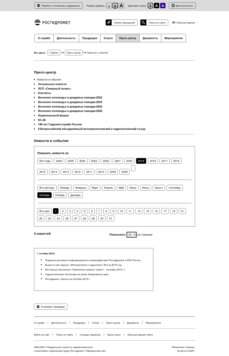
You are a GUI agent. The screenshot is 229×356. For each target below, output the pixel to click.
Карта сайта (114, 334)
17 (164, 211)
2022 (106, 161)
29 (93, 218)
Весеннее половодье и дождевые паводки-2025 (70, 106)
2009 (113, 172)
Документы (150, 38)
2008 (125, 172)
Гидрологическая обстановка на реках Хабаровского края (77, 274)
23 (49, 218)
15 (147, 211)
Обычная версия (186, 22)
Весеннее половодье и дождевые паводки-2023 (70, 97)
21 (182, 211)
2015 (42, 172)
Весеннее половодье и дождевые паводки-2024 (70, 102)
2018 (153, 161)
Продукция (89, 38)
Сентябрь (175, 188)
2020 (129, 161)
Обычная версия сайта (140, 334)
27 (75, 218)
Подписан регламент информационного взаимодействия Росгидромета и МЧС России (92, 260)
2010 (101, 172)
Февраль (80, 188)
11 (130, 211)
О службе (44, 38)
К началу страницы (53, 307)
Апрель (108, 188)
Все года (44, 161)
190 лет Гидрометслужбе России (60, 124)
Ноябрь (60, 195)
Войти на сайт (41, 334)
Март (95, 188)
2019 (141, 161)
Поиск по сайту (157, 22)
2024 (82, 161)
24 (58, 218)
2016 (176, 161)
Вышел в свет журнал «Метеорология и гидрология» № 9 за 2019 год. (83, 264)
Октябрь (44, 195)
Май (121, 188)
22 (40, 218)
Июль (145, 188)
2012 (78, 172)
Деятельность (66, 38)
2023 (94, 161)
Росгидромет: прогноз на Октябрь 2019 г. (67, 279)
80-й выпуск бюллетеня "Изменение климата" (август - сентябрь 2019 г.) (85, 269)
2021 (118, 161)
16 (156, 211)
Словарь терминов (90, 334)
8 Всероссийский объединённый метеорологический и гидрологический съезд (91, 129)
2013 (66, 172)
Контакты (44, 93)
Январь (65, 188)
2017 (165, 161)
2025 (71, 161)
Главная (54, 52)
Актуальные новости (52, 84)
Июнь (133, 188)
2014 (54, 172)
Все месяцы (46, 188)
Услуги (108, 38)
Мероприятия (173, 38)
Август (159, 188)
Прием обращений (124, 22)
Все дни (44, 211)
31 (110, 218)
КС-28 (42, 120)
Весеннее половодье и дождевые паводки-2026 (70, 111)
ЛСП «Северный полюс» (54, 88)
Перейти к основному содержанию (61, 5)
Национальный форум (53, 115)
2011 (89, 172)
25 (67, 218)
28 (84, 218)
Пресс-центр (127, 38)
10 (121, 211)
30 (101, 218)
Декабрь (75, 195)
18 (173, 211)
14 (138, 211)
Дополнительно (184, 5)
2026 (59, 161)
